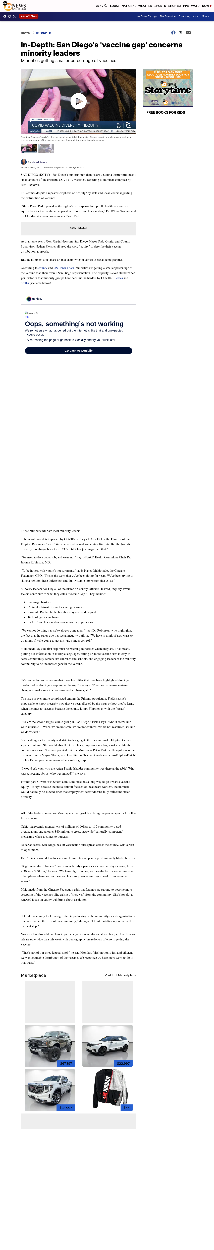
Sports (160, 6)
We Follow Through (147, 16)
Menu (99, 5)
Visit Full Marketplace (120, 975)
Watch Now (200, 6)
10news (15, 16)
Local (114, 6)
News (25, 32)
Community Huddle (188, 16)
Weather (145, 6)
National (129, 6)
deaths (25, 283)
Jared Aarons (39, 162)
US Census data (64, 268)
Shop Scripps (178, 6)
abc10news (5, 16)
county (43, 268)
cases (120, 278)
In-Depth (43, 32)
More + (205, 16)
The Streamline (168, 16)
